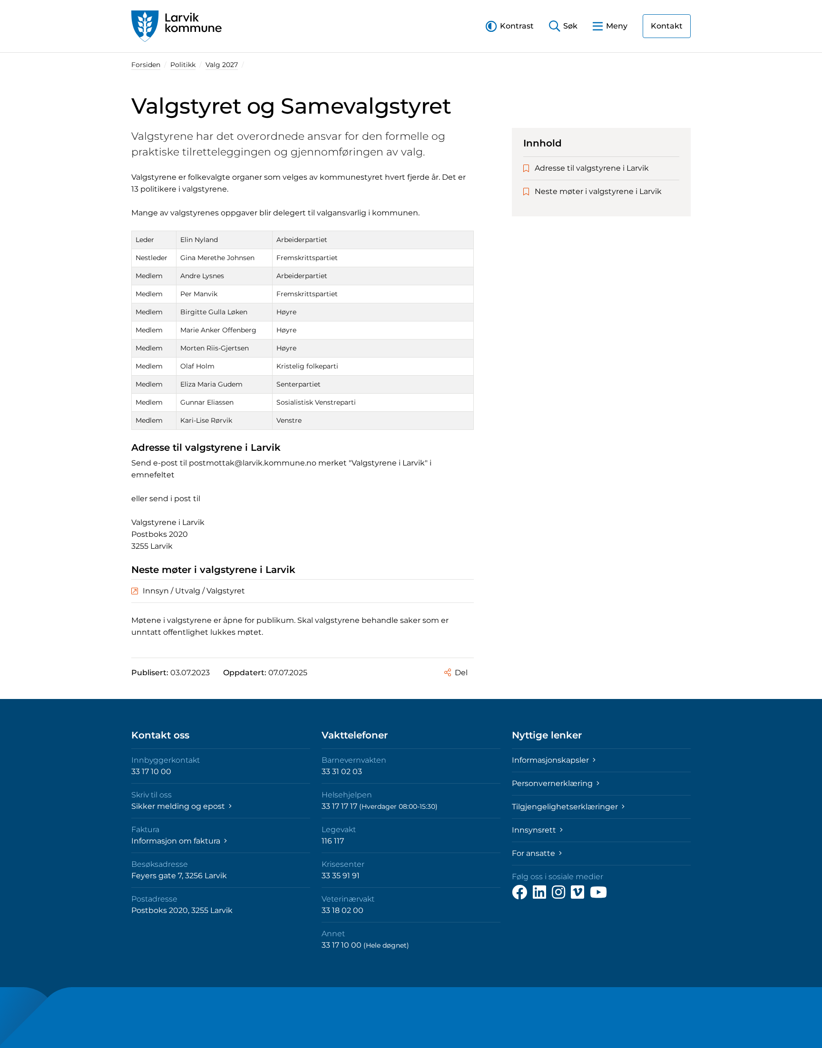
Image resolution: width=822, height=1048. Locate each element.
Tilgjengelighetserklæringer (566, 806)
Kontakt (667, 25)
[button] (510, 26)
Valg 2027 (222, 64)
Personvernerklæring (553, 783)
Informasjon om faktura (176, 840)
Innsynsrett (535, 830)
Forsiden (145, 64)
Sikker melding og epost (179, 806)
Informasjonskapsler (551, 760)
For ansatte (534, 853)
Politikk (183, 64)
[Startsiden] (176, 26)
